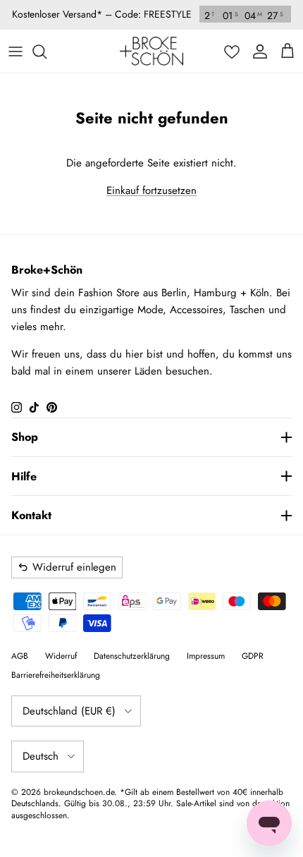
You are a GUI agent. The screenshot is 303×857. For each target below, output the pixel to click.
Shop (24, 437)
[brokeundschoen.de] (151, 51)
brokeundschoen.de (79, 792)
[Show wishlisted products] (232, 51)
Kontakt (31, 515)
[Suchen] (46, 51)
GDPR (253, 656)
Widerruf (61, 656)
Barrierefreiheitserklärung (55, 675)
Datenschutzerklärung (132, 656)
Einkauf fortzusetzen (151, 190)
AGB (19, 656)
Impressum (206, 656)
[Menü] (15, 51)
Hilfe (24, 476)
